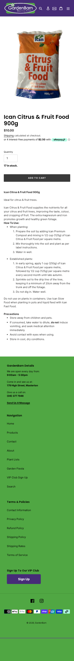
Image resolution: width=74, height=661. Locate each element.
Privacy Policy (15, 519)
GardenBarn (40, 622)
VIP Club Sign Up (17, 477)
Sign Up (24, 579)
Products (12, 432)
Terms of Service (17, 555)
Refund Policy (15, 528)
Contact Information (19, 510)
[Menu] (68, 8)
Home (10, 423)
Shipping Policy (16, 537)
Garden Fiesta (15, 468)
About (10, 450)
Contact (11, 441)
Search (11, 486)
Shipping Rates (16, 546)
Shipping (9, 135)
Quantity (8, 151)
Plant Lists (13, 459)
